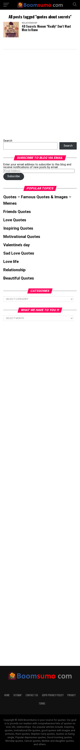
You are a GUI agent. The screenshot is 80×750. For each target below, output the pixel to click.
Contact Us (32, 695)
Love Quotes (14, 220)
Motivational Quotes (21, 236)
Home (7, 695)
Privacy (71, 695)
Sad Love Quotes (18, 253)
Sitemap (17, 695)
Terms (42, 703)
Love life (11, 261)
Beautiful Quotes (18, 278)
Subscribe (13, 176)
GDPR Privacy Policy (52, 695)
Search (7, 140)
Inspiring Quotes (18, 228)
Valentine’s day (16, 245)
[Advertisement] (40, 93)
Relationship (14, 270)
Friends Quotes (17, 211)
